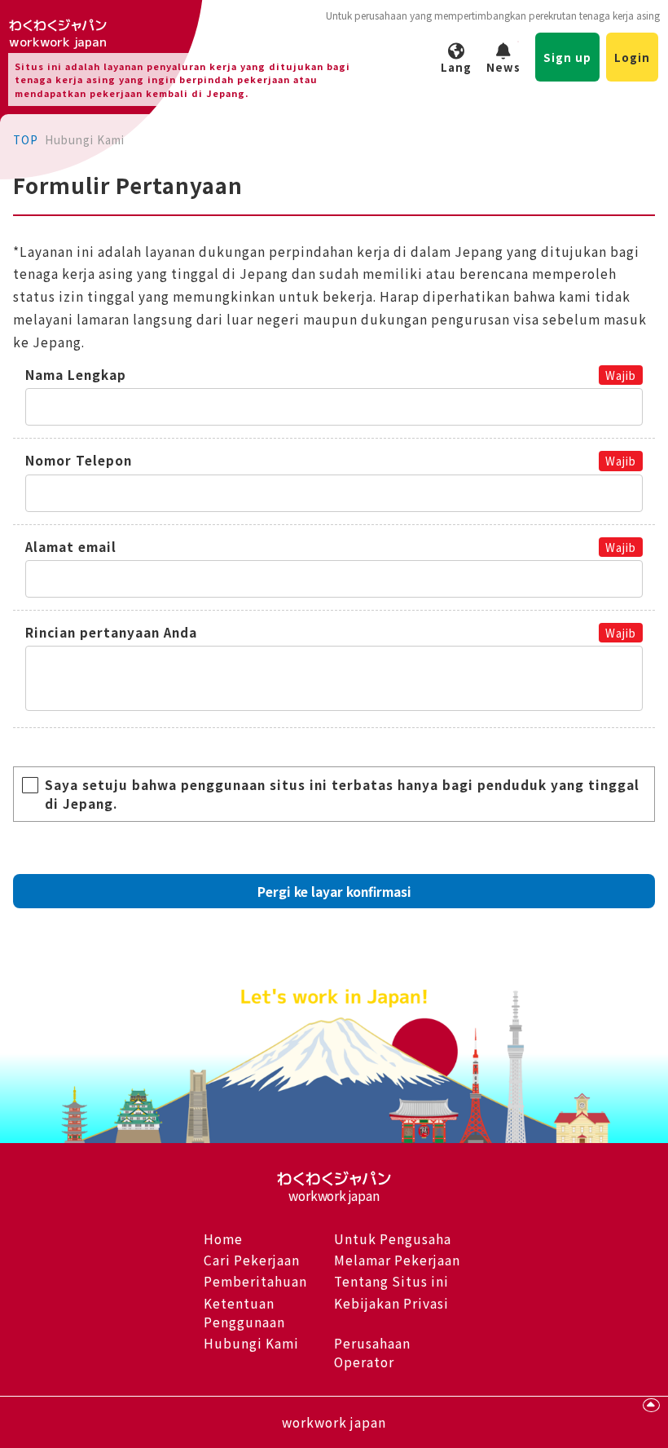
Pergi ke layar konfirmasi (334, 891)
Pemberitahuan (255, 1281)
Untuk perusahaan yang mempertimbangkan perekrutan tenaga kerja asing (493, 15)
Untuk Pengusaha (392, 1238)
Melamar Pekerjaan (397, 1260)
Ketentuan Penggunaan (244, 1312)
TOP (25, 139)
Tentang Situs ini (391, 1281)
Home (223, 1238)
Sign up (567, 57)
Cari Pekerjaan (252, 1260)
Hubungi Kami (251, 1343)
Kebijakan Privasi (391, 1303)
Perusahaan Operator (372, 1352)
